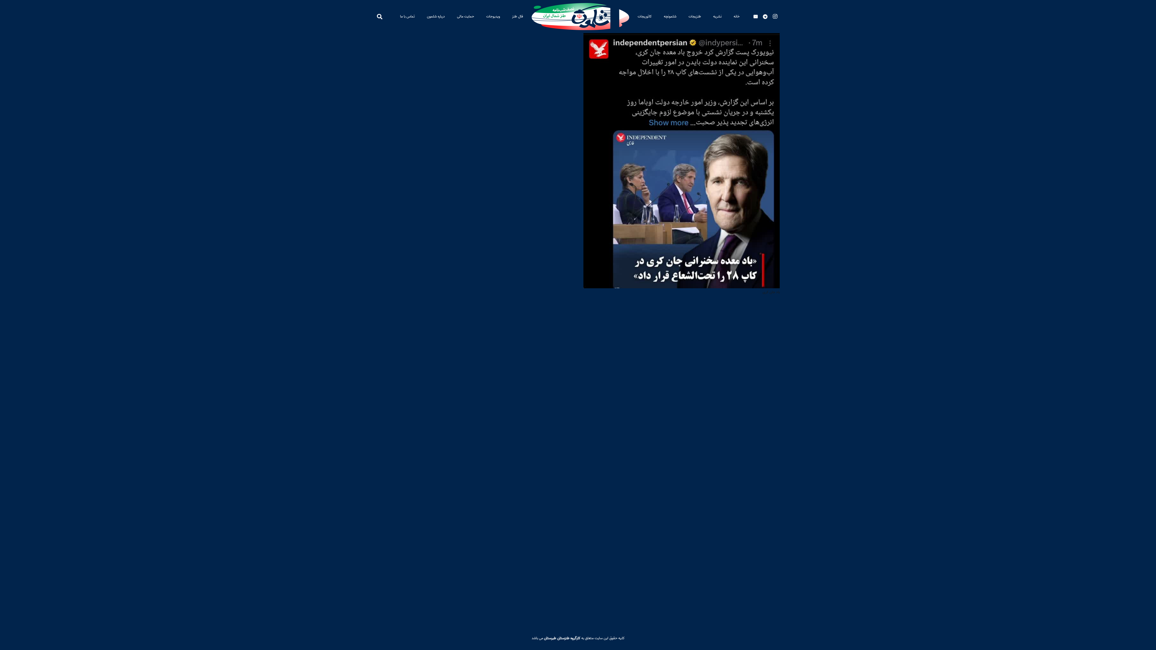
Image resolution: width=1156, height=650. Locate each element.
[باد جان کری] (681, 37)
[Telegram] (765, 16)
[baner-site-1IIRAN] (580, 16)
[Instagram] (775, 16)
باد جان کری (771, 292)
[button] (685, 16)
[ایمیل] (755, 16)
